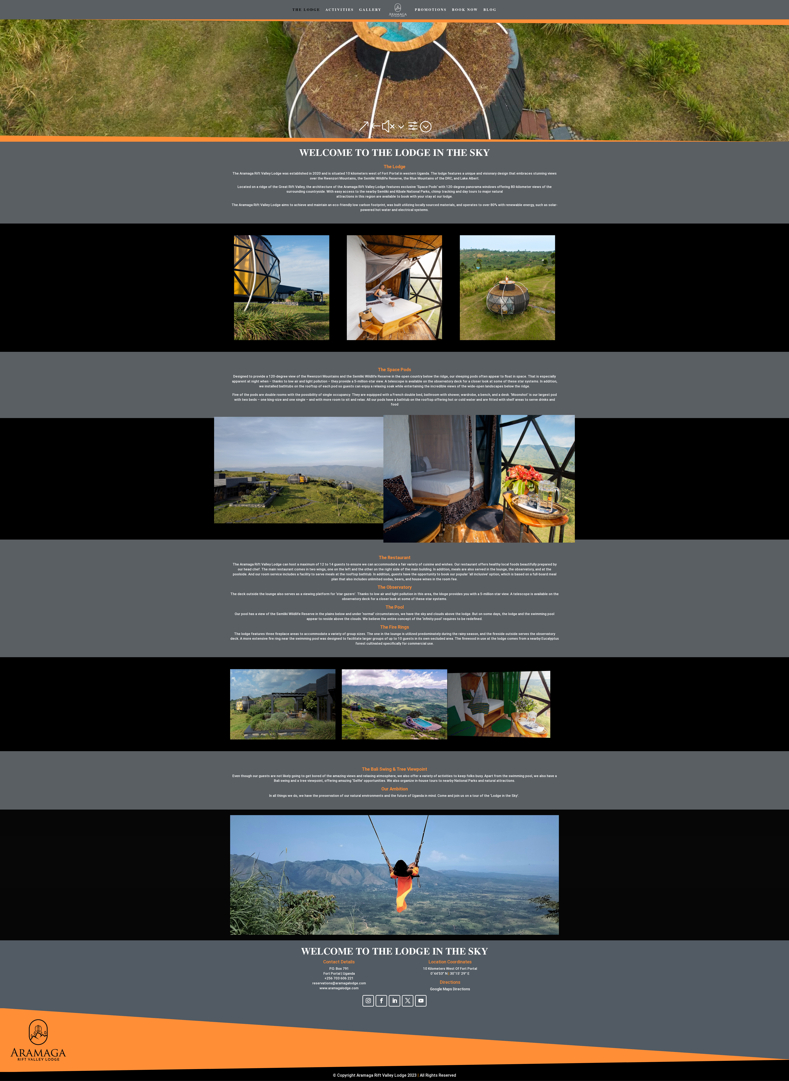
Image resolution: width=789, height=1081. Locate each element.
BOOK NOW (465, 10)
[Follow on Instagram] (368, 1001)
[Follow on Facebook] (381, 1001)
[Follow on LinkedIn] (394, 1001)
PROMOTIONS (431, 10)
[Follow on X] (407, 1001)
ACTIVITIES (339, 10)
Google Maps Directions (450, 989)
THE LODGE (306, 10)
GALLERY (370, 10)
